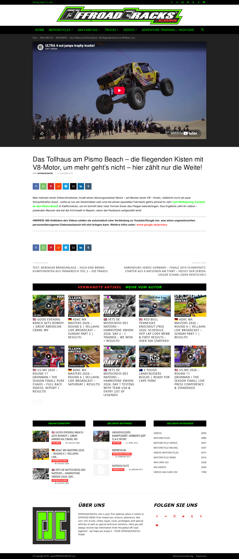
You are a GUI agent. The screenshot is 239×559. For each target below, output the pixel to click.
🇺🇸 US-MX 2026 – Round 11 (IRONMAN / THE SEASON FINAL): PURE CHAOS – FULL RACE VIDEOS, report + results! (49, 380)
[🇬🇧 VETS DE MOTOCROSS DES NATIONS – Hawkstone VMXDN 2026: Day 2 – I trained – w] (119, 306)
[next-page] (40, 402)
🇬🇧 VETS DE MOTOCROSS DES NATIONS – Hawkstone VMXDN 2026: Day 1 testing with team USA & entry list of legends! (119, 382)
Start (35, 37)
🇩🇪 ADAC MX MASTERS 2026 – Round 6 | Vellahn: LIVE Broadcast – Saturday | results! (84, 377)
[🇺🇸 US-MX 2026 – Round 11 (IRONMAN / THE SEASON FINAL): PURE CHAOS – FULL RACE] (49, 356)
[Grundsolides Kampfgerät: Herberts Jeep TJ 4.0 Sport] (101, 436)
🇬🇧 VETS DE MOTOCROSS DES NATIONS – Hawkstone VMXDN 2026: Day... (68, 473)
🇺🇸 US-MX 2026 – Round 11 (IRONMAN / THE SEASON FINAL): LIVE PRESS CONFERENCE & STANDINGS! (189, 379)
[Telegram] (66, 186)
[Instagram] (182, 2)
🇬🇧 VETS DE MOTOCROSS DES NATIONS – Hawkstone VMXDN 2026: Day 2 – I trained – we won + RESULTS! (118, 330)
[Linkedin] (81, 186)
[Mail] (187, 2)
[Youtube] (203, 2)
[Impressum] (101, 454)
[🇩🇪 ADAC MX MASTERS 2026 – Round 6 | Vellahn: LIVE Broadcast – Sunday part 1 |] (190, 306)
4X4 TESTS (116, 443)
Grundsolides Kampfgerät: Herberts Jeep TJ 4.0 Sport (129, 436)
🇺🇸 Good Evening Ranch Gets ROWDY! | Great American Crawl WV (48, 325)
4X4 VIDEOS (61, 37)
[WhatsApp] (43, 186)
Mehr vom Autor (143, 287)
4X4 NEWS (37, 315)
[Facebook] (171, 2)
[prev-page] (35, 402)
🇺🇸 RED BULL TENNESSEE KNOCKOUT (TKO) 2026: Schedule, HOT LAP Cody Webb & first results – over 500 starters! (154, 330)
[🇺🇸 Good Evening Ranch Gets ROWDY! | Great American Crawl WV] (49, 306)
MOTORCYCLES (59, 30)
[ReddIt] (58, 186)
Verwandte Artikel (99, 287)
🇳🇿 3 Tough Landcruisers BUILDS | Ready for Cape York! (154, 375)
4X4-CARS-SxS (87, 30)
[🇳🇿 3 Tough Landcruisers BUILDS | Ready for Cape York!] (155, 356)
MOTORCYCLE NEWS (76, 315)
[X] (198, 2)
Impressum (119, 450)
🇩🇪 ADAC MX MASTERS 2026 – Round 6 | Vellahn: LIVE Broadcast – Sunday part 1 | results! (190, 328)
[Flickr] (177, 2)
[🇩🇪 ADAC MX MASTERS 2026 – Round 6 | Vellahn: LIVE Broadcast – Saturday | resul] (84, 356)
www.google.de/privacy (152, 224)
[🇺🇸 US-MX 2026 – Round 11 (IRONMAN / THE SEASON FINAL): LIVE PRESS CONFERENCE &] (190, 356)
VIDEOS (128, 30)
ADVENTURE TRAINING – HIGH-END (168, 30)
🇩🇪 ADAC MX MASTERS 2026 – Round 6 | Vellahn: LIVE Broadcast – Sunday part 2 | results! (84, 328)
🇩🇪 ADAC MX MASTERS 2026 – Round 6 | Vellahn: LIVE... (68, 454)
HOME (39, 30)
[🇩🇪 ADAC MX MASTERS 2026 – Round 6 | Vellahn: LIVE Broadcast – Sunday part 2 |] (84, 306)
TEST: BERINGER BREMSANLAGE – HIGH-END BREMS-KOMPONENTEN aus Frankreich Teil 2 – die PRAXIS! (70, 269)
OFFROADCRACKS (45, 173)
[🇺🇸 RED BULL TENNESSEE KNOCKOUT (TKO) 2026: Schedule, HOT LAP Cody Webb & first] (155, 306)
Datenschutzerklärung (183, 556)
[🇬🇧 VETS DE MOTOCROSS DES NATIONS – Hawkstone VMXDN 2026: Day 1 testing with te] (119, 356)
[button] (202, 30)
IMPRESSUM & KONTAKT (122, 454)
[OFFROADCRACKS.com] (119, 15)
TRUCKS (110, 30)
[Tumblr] (193, 2)
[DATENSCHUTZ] (101, 469)
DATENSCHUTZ (120, 465)
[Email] (73, 186)
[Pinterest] (51, 186)
